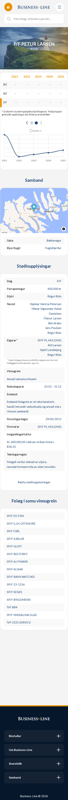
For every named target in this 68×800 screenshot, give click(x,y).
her (48, 114)
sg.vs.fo (35, 363)
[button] (35, 130)
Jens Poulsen (53, 328)
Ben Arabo (54, 323)
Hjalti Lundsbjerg (50, 350)
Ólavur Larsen (52, 318)
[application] (34, 144)
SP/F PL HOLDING (49, 340)
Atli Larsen (54, 345)
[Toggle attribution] (63, 229)
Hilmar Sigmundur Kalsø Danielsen (46, 311)
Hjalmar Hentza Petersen (45, 304)
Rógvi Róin (54, 296)
